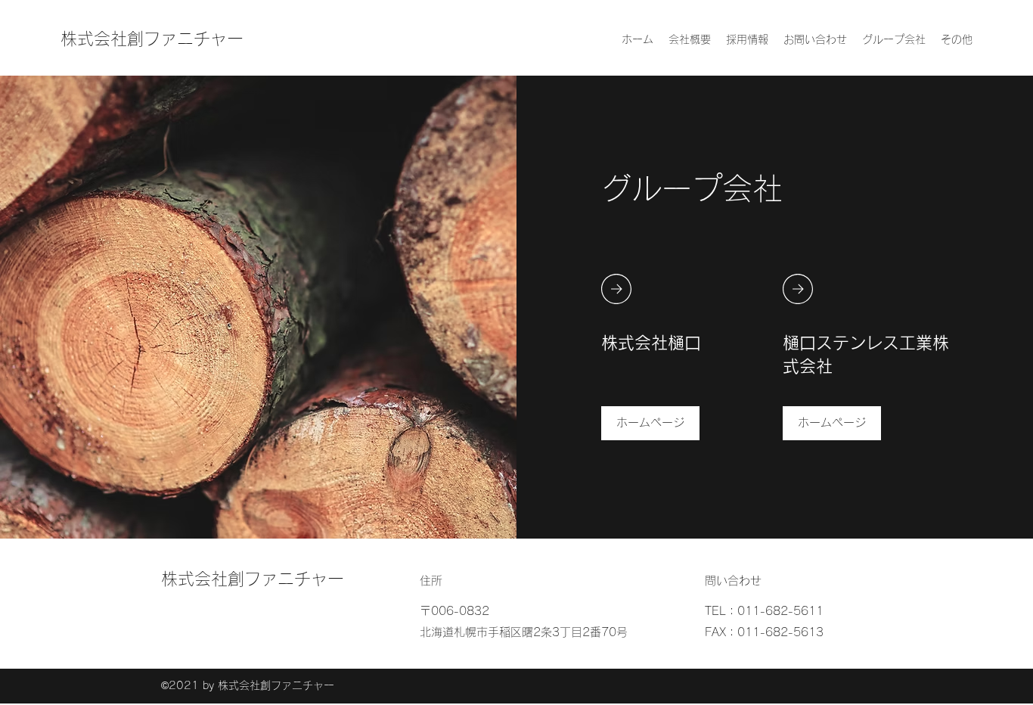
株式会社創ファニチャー (152, 38)
